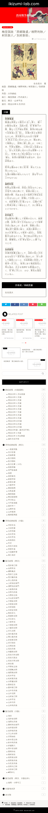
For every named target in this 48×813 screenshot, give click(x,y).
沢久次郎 (26, 631)
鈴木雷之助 (26, 740)
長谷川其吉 (26, 658)
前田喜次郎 (26, 757)
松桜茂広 (26, 540)
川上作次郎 (26, 734)
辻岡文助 (26, 646)
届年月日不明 (26, 439)
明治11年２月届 (26, 433)
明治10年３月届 (26, 400)
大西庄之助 (26, 595)
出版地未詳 (24, 789)
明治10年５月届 (26, 406)
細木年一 (26, 506)
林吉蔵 (26, 664)
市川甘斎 (26, 452)
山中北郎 (26, 693)
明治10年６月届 (26, 409)
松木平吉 (26, 676)
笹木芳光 (26, 537)
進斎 (26, 473)
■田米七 (26, 772)
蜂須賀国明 (26, 497)
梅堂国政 (26, 494)
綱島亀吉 (26, 571)
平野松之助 (26, 667)
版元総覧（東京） (25, 561)
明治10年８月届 (26, 415)
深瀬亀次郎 (26, 670)
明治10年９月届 (7, 27)
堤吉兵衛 (26, 649)
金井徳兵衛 (26, 731)
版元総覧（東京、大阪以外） (24, 778)
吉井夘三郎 (26, 769)
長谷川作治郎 (26, 655)
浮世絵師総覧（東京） (25, 445)
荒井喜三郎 (26, 565)
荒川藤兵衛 (26, 577)
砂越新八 (26, 745)
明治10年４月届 (26, 403)
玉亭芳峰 (26, 531)
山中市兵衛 (26, 690)
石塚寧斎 (26, 455)
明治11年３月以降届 (26, 436)
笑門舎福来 (26, 470)
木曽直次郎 (26, 604)
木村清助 (26, 607)
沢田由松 (26, 736)
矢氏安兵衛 (26, 763)
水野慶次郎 (26, 681)
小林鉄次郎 (26, 625)
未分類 (24, 795)
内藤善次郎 (26, 652)
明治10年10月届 (26, 421)
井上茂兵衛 (26, 580)
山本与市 (26, 702)
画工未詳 (26, 555)
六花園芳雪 (26, 552)
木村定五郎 (26, 610)
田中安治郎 (26, 748)
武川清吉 (26, 643)
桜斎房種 (26, 467)
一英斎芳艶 (26, 449)
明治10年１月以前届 (26, 394)
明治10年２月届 (26, 397)
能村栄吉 (26, 754)
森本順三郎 (26, 687)
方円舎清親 (26, 503)
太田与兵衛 (26, 592)
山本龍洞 (26, 512)
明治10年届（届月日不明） (26, 430)
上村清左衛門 (26, 583)
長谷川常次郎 (26, 661)
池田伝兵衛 (26, 722)
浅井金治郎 (26, 719)
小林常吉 (26, 622)
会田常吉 (26, 568)
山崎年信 (26, 509)
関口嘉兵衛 (26, 637)
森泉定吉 (26, 684)
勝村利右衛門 (26, 725)
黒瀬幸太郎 (26, 616)
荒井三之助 (26, 574)
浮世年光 (26, 525)
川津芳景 (26, 528)
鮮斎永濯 (26, 482)
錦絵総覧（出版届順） (25, 390)
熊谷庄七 (26, 613)
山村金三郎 (26, 696)
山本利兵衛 (26, 705)
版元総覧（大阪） (24, 711)
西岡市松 (26, 751)
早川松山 (26, 500)
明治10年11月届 (26, 424)
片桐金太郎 (26, 601)
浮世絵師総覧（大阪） (24, 521)
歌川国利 (26, 458)
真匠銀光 (26, 476)
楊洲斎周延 (26, 515)
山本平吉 (26, 699)
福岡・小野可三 (26, 783)
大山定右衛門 (26, 598)
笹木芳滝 (26, 534)
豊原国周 (26, 488)
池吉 (26, 716)
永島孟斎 (26, 491)
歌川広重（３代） (26, 464)
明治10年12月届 (26, 427)
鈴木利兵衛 (26, 742)
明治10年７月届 (26, 412)
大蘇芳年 (26, 485)
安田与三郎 (26, 766)
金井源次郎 (26, 728)
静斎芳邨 (26, 479)
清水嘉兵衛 (26, 634)
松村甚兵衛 (26, 678)
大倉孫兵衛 (26, 589)
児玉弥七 (26, 619)
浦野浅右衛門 (26, 586)
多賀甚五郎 (26, 640)
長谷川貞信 (26, 546)
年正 (26, 543)
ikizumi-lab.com (24, 3)
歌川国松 (26, 461)
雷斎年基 (26, 549)
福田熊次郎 (26, 672)
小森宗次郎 (26, 628)
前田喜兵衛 (26, 760)
